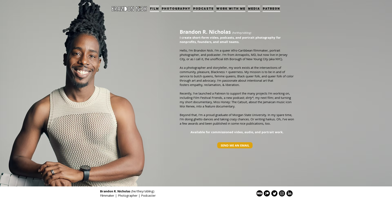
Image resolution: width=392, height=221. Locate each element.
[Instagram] (282, 193)
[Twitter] (274, 193)
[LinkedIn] (289, 193)
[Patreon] (267, 193)
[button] (176, 9)
